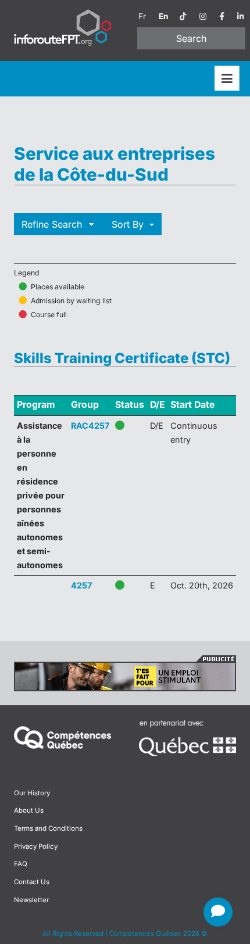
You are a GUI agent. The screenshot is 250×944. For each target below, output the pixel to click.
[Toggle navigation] (227, 78)
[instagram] (203, 16)
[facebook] (222, 16)
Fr (142, 16)
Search (191, 38)
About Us (29, 810)
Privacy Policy (36, 846)
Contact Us (31, 882)
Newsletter (31, 900)
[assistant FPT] (218, 912)
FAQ (20, 864)
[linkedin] (240, 16)
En (163, 16)
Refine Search (53, 224)
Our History (32, 793)
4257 (81, 585)
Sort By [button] (129, 224)
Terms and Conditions (48, 828)
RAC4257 (90, 425)
